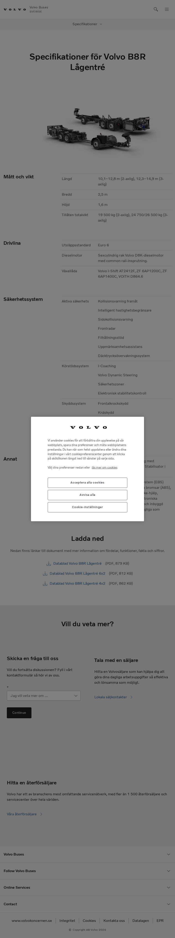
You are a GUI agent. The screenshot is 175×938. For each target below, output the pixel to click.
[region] (87, 469)
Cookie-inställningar (87, 507)
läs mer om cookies (104, 467)
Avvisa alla (87, 494)
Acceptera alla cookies (87, 482)
